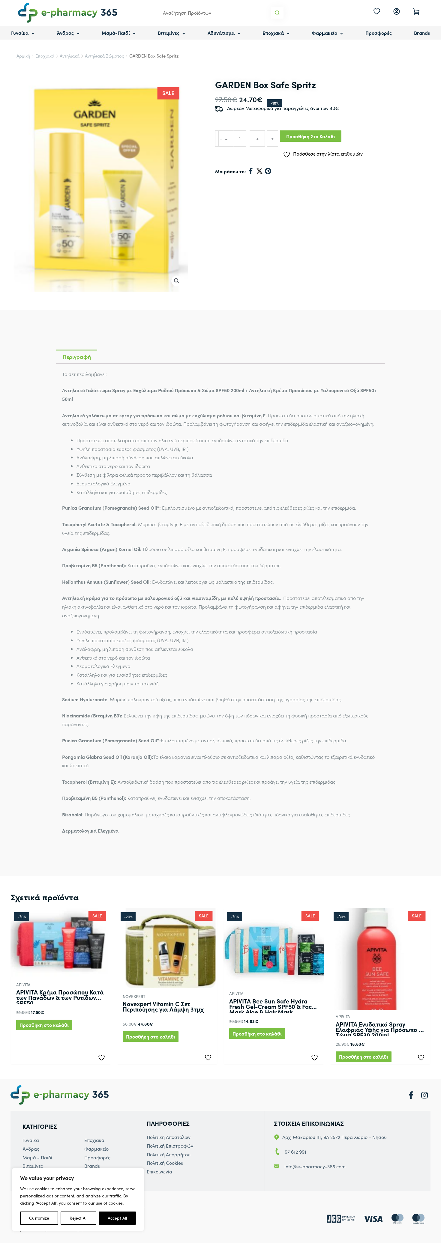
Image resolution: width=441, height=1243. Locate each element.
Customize (39, 1218)
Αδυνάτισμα (221, 32)
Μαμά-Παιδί (116, 32)
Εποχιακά (273, 32)
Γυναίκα (19, 32)
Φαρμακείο (324, 32)
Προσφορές (378, 32)
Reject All (78, 1218)
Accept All (117, 1218)
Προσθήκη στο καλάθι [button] (44, 1024)
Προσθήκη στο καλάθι (310, 136)
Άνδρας (65, 32)
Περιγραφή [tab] (77, 356)
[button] (176, 281)
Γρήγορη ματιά (61, 972)
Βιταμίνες (168, 32)
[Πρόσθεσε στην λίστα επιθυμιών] (103, 1056)
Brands (422, 32)
